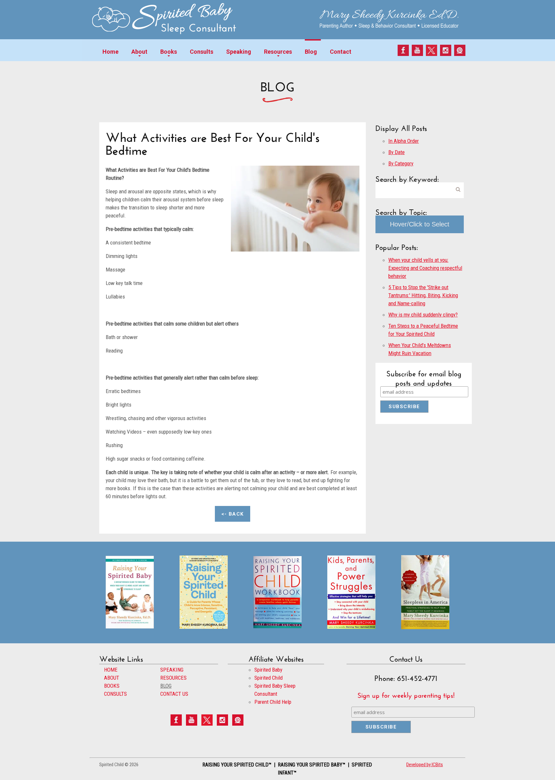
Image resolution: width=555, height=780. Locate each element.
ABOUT (111, 677)
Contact (340, 51)
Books (168, 51)
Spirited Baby (268, 669)
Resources (278, 51)
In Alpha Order (403, 141)
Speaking (238, 51)
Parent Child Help (272, 702)
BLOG (166, 686)
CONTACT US (174, 694)
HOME (111, 669)
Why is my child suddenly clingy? (423, 314)
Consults (201, 51)
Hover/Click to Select (419, 224)
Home (110, 51)
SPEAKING (171, 669)
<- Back (232, 514)
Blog (311, 51)
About (139, 51)
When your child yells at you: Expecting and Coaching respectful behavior (425, 268)
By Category (400, 163)
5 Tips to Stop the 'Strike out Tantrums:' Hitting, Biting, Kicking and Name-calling (423, 295)
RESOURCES (173, 677)
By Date (396, 152)
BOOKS (111, 686)
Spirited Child (268, 677)
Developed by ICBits (424, 764)
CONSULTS (115, 694)
